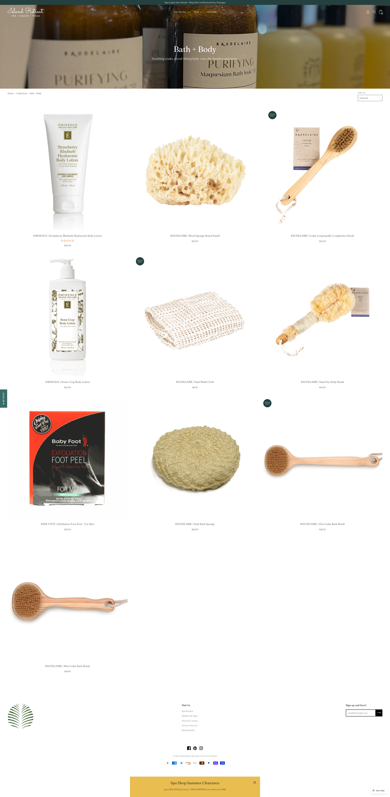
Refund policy (188, 730)
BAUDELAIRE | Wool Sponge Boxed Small (195, 235)
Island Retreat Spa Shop (190, 756)
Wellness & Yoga (189, 715)
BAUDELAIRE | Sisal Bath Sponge (195, 523)
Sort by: (362, 93)
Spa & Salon (187, 711)
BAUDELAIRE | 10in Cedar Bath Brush (67, 666)
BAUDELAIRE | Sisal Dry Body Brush (322, 381)
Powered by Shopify (208, 756)
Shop (196, 12)
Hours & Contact (190, 720)
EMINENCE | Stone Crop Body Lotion (67, 381)
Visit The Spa (180, 12)
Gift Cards (211, 12)
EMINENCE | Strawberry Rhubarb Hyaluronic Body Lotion (67, 235)
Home (11, 93)
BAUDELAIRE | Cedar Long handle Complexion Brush (322, 235)
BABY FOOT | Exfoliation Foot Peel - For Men (67, 523)
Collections (21, 93)
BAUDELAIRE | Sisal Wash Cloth (195, 381)
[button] (3, 398)
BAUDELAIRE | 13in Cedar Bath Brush (322, 523)
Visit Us (186, 705)
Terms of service (190, 725)
